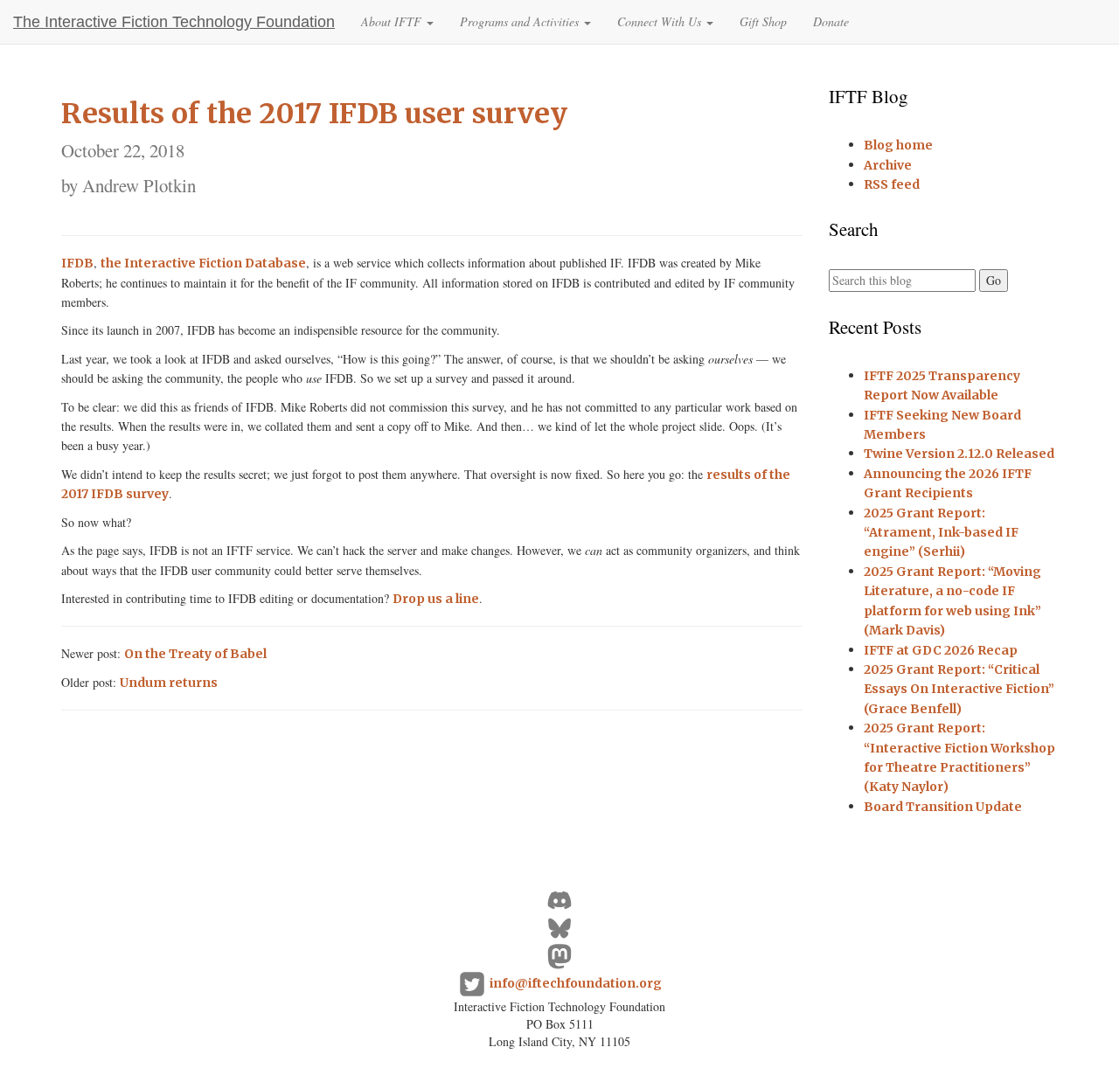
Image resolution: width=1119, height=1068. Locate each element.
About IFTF (393, 21)
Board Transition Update (943, 807)
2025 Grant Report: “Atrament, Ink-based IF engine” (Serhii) (941, 532)
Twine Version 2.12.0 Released (959, 453)
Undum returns (169, 682)
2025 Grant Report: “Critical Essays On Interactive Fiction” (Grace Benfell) (959, 689)
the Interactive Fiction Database (203, 263)
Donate (831, 21)
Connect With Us (661, 21)
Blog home (898, 145)
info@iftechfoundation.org (576, 983)
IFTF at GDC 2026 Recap (941, 650)
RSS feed (892, 184)
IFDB (77, 263)
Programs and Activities (521, 21)
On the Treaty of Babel (195, 654)
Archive (888, 165)
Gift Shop (763, 21)
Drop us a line (436, 599)
